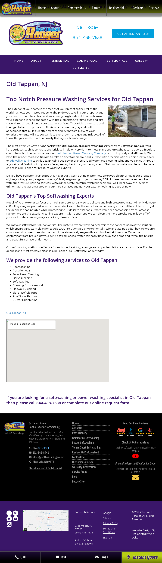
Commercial (75, 8)
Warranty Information (84, 467)
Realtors (137, 8)
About (55, 8)
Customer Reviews (82, 462)
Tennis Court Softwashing (86, 447)
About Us (77, 428)
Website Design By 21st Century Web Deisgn (143, 534)
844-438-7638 (87, 37)
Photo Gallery (79, 433)
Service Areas (79, 472)
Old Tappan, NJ (16, 312)
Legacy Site (78, 481)
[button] (142, 557)
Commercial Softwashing (85, 438)
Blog (74, 477)
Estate (96, 8)
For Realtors (78, 457)
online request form (110, 402)
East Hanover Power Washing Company (81, 153)
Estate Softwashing (83, 443)
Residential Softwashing (85, 452)
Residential (116, 8)
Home (42, 8)
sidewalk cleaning (21, 160)
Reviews (154, 8)
